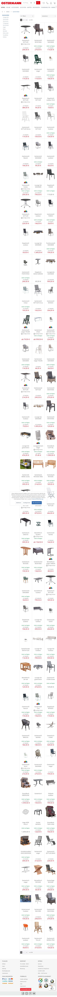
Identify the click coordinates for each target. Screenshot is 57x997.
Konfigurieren (26, 502)
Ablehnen (18, 502)
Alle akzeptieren (37, 502)
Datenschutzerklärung (37, 499)
